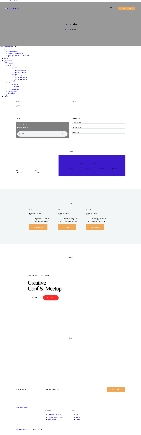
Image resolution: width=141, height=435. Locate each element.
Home (66, 29)
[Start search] (114, 8)
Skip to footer (13, 1)
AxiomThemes (20, 429)
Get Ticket (38, 227)
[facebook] (1, 100)
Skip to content (4, 1)
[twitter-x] (2, 100)
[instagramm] (4, 100)
